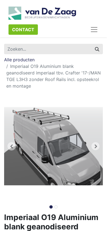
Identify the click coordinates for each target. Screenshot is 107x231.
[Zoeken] (97, 49)
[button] (11, 146)
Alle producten (19, 59)
